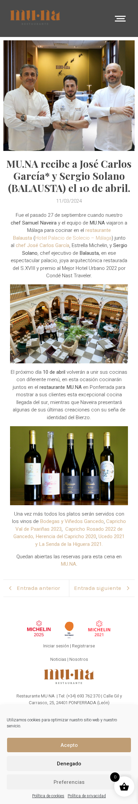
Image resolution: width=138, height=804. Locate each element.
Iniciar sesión (56, 646)
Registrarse (83, 646)
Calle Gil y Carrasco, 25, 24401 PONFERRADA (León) (75, 699)
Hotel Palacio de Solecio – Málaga (73, 238)
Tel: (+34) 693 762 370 (79, 696)
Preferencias (69, 782)
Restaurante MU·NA (35, 696)
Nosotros (78, 659)
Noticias (58, 659)
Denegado (69, 763)
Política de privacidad (87, 796)
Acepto (69, 745)
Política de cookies (48, 796)
